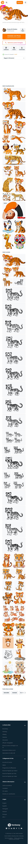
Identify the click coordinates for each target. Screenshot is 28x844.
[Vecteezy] (2, 2)
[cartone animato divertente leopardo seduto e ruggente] (8, 222)
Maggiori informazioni (9, 57)
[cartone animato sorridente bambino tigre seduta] (7, 790)
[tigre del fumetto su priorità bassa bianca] (13, 93)
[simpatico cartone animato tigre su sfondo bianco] (8, 175)
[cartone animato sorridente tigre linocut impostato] (13, 526)
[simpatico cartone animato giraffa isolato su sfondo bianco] (19, 294)
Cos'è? (15, 54)
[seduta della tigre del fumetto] (7, 237)
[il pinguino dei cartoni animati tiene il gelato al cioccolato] (8, 279)
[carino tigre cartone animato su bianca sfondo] (7, 362)
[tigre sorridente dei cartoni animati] (7, 126)
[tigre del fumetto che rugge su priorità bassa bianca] (8, 208)
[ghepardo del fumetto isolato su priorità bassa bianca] (9, 250)
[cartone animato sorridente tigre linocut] (8, 371)
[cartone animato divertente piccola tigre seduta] (19, 138)
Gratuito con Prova (14, 36)
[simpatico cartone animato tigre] (7, 197)
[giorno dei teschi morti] (8, 310)
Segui (22, 31)
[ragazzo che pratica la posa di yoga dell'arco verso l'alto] (13, 263)
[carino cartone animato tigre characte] (8, 802)
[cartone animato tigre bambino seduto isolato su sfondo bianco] (8, 775)
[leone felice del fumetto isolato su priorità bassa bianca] (7, 163)
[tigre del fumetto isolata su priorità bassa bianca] (13, 186)
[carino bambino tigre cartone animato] (8, 706)
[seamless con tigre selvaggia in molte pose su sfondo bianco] (18, 234)
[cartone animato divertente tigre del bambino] (13, 110)
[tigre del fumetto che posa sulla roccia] (7, 827)
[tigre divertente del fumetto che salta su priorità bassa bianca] (9, 153)
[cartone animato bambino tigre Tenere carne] (19, 731)
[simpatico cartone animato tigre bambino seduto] (8, 693)
